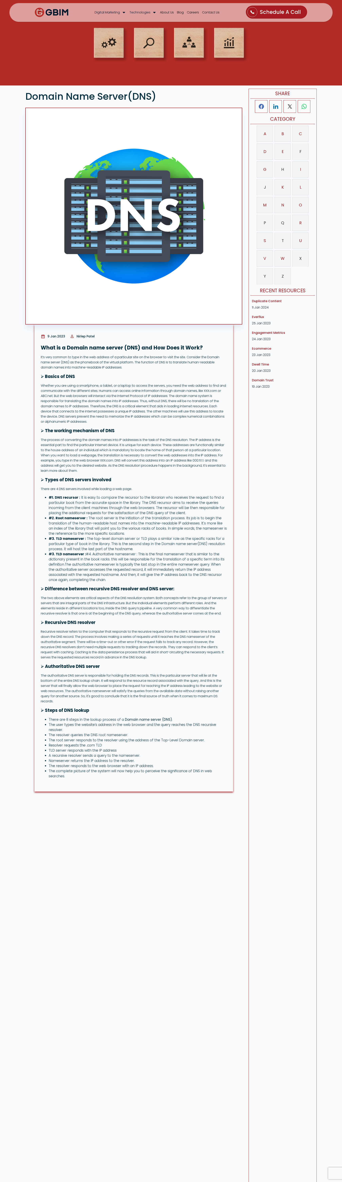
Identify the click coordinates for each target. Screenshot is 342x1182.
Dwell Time (260, 364)
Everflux (258, 317)
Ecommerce (261, 348)
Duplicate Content (267, 301)
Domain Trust (263, 380)
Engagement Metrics (268, 332)
